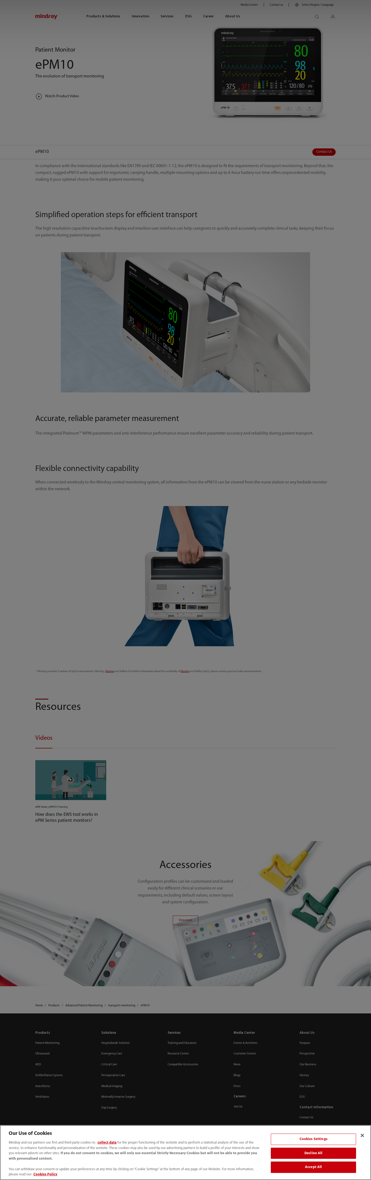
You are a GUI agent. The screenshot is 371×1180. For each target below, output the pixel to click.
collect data (107, 1142)
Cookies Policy (45, 1174)
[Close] (362, 1135)
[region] (185, 1152)
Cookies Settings (314, 1139)
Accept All (313, 1167)
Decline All (313, 1153)
